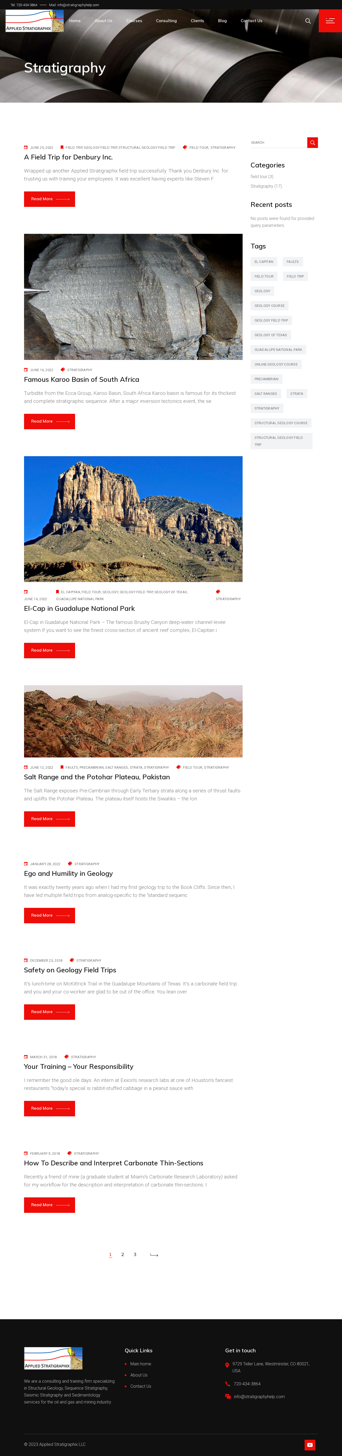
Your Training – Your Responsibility (78, 1066)
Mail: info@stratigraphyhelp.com (74, 5)
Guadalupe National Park (80, 599)
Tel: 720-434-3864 (24, 5)
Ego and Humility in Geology (68, 873)
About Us (138, 1375)
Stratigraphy (223, 148)
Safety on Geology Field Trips (70, 970)
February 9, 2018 (45, 1154)
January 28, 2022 (45, 864)
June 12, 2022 (41, 767)
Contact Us (140, 1386)
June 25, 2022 (41, 148)
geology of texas (170, 592)
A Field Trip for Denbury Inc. (68, 157)
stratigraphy (156, 767)
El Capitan (70, 592)
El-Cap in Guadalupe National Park (79, 608)
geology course (270, 306)
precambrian (92, 767)
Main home (140, 1363)
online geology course (276, 364)
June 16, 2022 (41, 370)
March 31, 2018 (43, 1057)
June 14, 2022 (35, 599)
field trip (74, 148)
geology (110, 592)
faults (72, 767)
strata (136, 767)
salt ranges (116, 767)
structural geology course (281, 423)
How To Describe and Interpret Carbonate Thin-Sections (113, 1163)
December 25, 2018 (46, 960)
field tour (199, 148)
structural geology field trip (147, 148)
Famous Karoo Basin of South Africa (81, 379)
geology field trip (100, 148)
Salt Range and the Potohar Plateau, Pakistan (97, 777)
